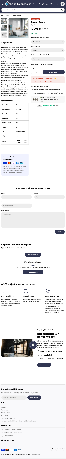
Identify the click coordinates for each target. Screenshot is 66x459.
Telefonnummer (6, 202)
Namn (3, 193)
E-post (36, 193)
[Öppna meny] (2, 4)
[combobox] (33, 10)
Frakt (41, 64)
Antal (32, 68)
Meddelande (5, 210)
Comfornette (35, 25)
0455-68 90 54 (8, 436)
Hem (2, 15)
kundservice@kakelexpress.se (13, 433)
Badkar (8, 15)
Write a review (33, 272)
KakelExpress (10, 454)
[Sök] (62, 10)
